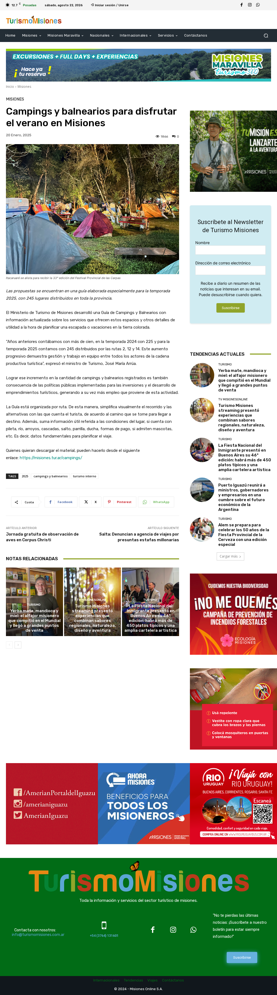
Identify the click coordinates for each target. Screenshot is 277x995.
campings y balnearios (51, 476)
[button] (265, 35)
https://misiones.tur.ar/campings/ (51, 457)
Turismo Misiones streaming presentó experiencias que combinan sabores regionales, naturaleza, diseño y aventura (92, 618)
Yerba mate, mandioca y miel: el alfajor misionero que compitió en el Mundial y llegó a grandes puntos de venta (34, 620)
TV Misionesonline (92, 599)
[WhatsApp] (258, 5)
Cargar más (229, 556)
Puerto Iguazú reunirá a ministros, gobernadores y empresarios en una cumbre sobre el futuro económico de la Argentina (243, 497)
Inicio (10, 86)
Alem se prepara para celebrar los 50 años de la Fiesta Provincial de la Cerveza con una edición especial (243, 535)
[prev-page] (9, 645)
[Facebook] (242, 5)
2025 (25, 476)
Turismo (34, 604)
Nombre (202, 242)
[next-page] (18, 645)
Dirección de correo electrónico (222, 263)
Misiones (24, 86)
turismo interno (84, 476)
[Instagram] (250, 5)
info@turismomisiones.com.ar (38, 934)
